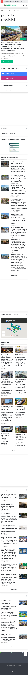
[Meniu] (2, 5)
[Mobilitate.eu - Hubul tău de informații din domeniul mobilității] (10, 5)
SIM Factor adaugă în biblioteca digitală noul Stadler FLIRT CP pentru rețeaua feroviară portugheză (7, 506)
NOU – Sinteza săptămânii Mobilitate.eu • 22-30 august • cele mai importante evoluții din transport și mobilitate (9, 614)
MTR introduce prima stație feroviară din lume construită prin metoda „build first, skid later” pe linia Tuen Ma (9, 497)
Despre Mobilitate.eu (9, 668)
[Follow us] (26, 654)
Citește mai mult (7, 61)
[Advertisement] (14, 109)
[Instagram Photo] (5, 657)
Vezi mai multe (14, 275)
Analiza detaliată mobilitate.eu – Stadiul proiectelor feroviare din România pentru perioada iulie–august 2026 (8, 637)
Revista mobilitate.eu (19, 668)
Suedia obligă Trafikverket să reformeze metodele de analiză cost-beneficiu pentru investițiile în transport (7, 438)
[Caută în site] (26, 5)
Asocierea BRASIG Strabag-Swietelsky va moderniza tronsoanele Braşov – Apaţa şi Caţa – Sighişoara (12, 47)
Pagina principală (6, 10)
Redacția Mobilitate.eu (7, 42)
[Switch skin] (23, 5)
